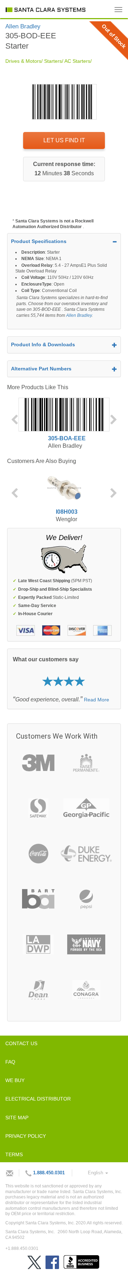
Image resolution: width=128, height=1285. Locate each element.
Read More (96, 699)
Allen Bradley (79, 315)
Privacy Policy (25, 1136)
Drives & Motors (23, 61)
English (96, 1172)
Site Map (16, 1117)
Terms (14, 1154)
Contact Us (21, 1043)
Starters (53, 61)
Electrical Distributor (38, 1099)
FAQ (10, 1062)
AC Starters (77, 61)
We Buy (15, 1080)
